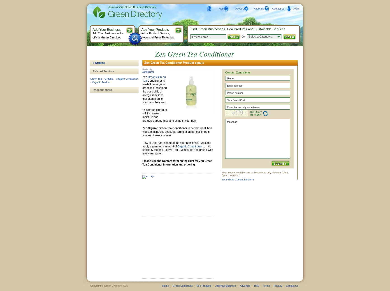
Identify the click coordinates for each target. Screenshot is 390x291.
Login (296, 8)
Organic (153, 77)
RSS (256, 285)
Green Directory (120, 12)
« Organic (99, 62)
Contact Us (278, 8)
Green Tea (96, 78)
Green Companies (183, 285)
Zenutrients (148, 72)
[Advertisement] (176, 249)
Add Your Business (225, 285)
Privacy (278, 285)
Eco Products (204, 285)
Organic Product (101, 82)
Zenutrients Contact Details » (238, 179)
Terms (266, 285)
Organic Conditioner (189, 146)
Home (222, 8)
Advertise (259, 8)
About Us (240, 8)
